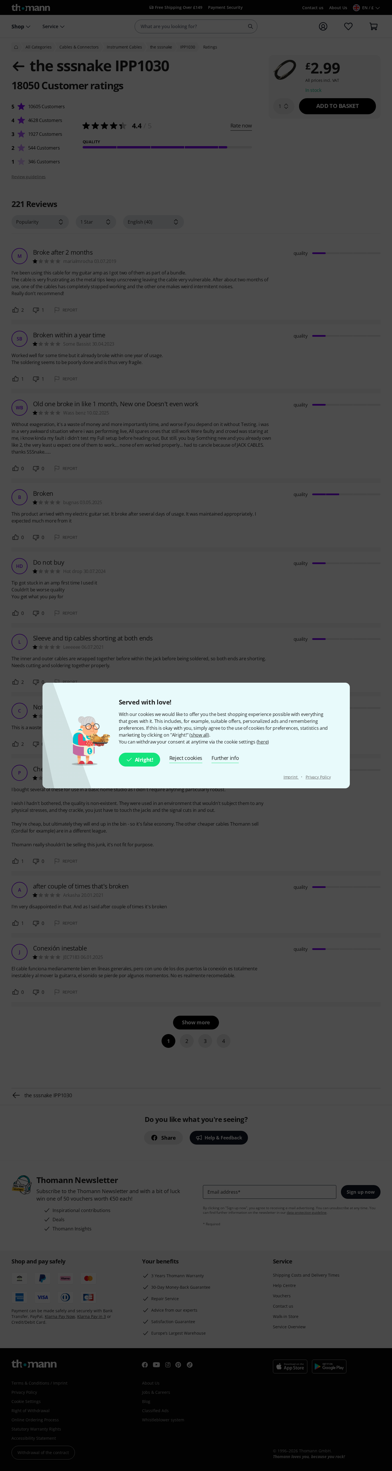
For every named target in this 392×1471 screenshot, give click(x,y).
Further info (225, 757)
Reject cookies (186, 757)
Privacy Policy (318, 777)
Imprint (291, 777)
